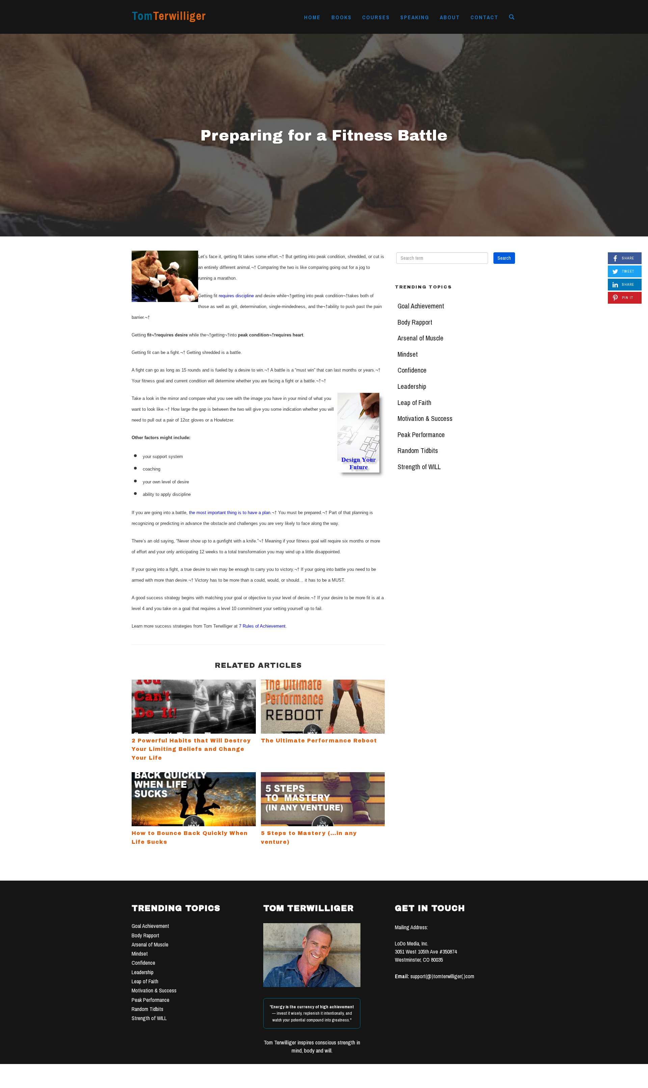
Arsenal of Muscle (420, 338)
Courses (376, 17)
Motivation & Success (425, 418)
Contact (484, 17)
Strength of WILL (419, 466)
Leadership (412, 386)
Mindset (408, 354)
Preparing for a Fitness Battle (324, 135)
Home (312, 17)
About (450, 17)
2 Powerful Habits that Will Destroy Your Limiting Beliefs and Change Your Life (191, 749)
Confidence (412, 370)
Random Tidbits (418, 450)
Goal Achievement (421, 306)
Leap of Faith (414, 402)
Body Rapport (415, 322)
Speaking (414, 17)
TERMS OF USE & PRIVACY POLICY (375, 1080)
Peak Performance (421, 434)
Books (341, 17)
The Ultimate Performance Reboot (319, 740)
